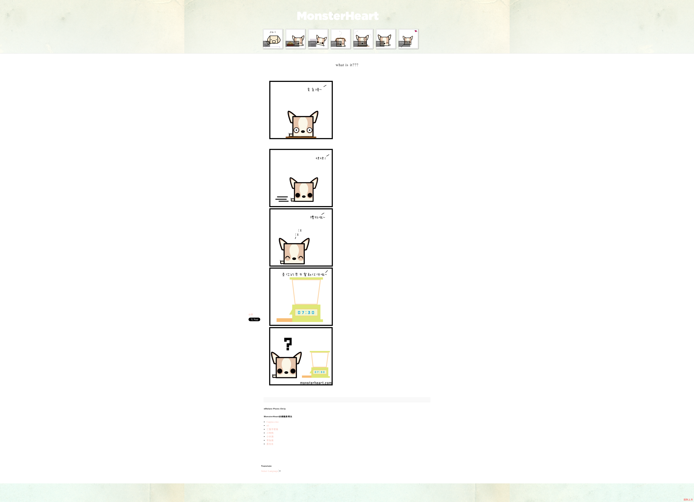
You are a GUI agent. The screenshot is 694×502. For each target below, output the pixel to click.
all (268, 425)
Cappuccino (273, 421)
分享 (251, 314)
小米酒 (270, 436)
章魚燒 (270, 440)
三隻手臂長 (273, 429)
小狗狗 (270, 432)
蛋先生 (270, 443)
